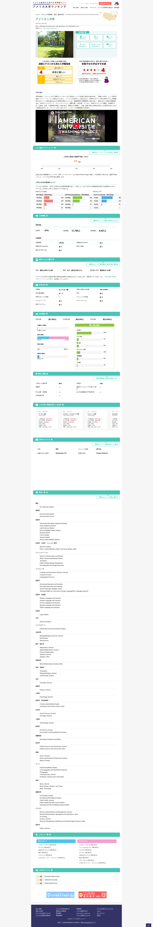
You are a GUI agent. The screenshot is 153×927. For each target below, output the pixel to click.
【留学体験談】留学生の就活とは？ (106, 378)
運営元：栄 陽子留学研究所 (92, 3)
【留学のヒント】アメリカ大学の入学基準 (104, 152)
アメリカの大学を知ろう (63, 908)
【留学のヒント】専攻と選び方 (108, 497)
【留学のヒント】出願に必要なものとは (105, 220)
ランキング (93, 7)
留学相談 (116, 7)
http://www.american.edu (50, 28)
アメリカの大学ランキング (43, 913)
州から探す (76, 7)
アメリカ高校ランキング (83, 915)
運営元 (99, 915)
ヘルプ (81, 3)
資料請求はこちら (105, 3)
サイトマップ (100, 913)
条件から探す (84, 7)
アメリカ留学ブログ (82, 911)
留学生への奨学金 (61, 911)
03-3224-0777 (89, 922)
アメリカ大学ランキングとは (105, 908)
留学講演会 (59, 915)
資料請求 (78, 908)
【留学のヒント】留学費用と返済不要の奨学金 (103, 264)
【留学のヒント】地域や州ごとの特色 (106, 444)
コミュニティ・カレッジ (83, 913)
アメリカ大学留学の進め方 (105, 7)
